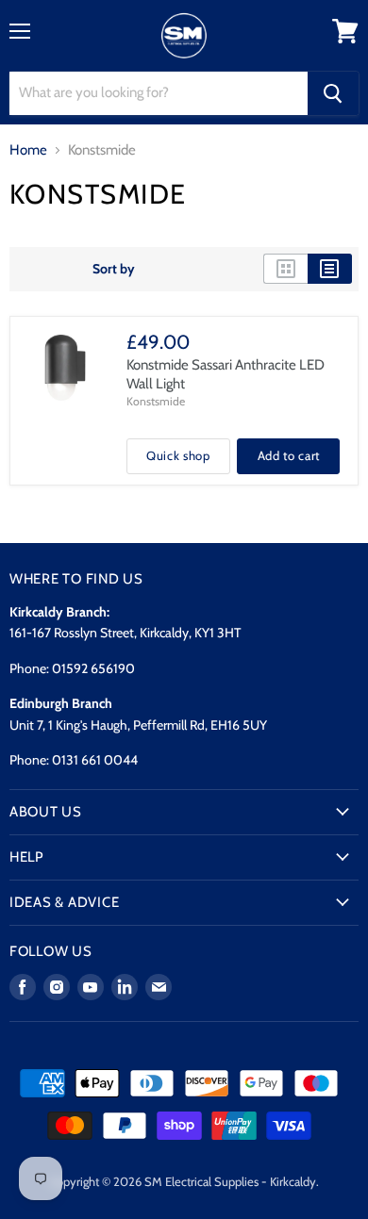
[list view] (330, 269)
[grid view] (285, 269)
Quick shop (178, 455)
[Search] (333, 93)
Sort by (113, 268)
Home (28, 150)
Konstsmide (155, 401)
